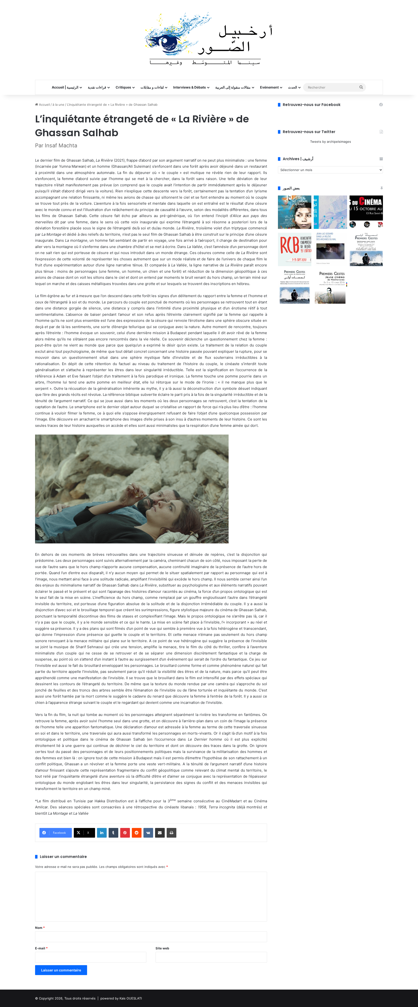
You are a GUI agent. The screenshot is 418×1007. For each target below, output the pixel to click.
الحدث (292, 87)
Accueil (44, 104)
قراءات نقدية (97, 87)
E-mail (41, 948)
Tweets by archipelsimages (330, 141)
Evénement (269, 87)
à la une (58, 104)
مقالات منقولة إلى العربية (233, 87)
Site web (162, 948)
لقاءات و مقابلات (152, 87)
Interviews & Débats (189, 87)
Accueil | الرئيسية (65, 87)
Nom (40, 928)
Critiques (123, 87)
